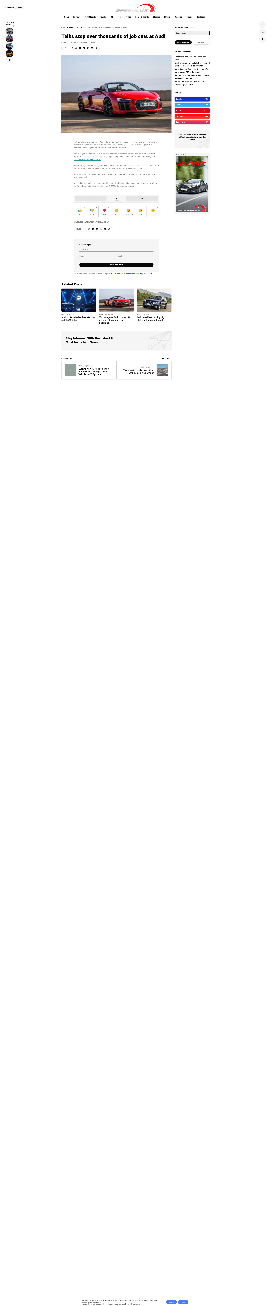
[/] (192, 99)
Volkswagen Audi (103, 222)
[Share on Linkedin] (88, 48)
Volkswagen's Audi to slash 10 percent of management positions (115, 320)
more (80, 366)
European (73, 27)
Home (63, 27)
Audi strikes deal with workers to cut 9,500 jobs (78, 319)
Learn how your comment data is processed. (131, 274)
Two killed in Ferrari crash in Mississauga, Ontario (189, 83)
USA (142, 367)
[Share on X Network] (76, 48)
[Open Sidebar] (262, 24)
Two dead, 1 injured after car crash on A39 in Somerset (192, 71)
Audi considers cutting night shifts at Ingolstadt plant (151, 319)
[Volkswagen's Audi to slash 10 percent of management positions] (116, 300)
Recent (201, 42)
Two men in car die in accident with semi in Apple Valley (138, 372)
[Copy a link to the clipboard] (96, 48)
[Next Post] (162, 370)
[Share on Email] (92, 48)
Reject (183, 1302)
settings (136, 1304)
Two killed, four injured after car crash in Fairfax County (192, 64)
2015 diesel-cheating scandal (87, 159)
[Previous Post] (70, 370)
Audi (82, 27)
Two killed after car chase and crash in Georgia (192, 77)
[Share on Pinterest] (84, 48)
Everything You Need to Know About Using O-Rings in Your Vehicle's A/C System (93, 371)
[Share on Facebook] (72, 48)
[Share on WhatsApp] (80, 48)
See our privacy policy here (91, 1302)
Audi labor (89, 222)
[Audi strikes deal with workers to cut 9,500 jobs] (78, 300)
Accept (171, 1302)
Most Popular (183, 42)
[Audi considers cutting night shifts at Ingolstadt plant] (154, 300)
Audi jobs (79, 222)
